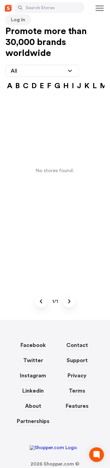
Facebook (33, 345)
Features (77, 406)
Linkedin (33, 390)
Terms (77, 390)
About (33, 406)
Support (77, 360)
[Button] (20, 7)
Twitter (33, 360)
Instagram (33, 375)
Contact (77, 345)
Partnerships (33, 421)
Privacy (77, 375)
